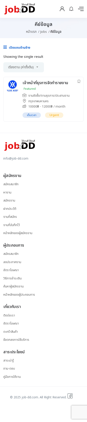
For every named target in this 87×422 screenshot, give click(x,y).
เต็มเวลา (31, 115)
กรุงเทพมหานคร (38, 101)
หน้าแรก (31, 31)
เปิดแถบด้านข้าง (19, 47)
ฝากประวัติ (9, 208)
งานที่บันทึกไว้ (11, 225)
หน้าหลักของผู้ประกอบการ (19, 294)
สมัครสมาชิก (11, 184)
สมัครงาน (9, 200)
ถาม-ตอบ (9, 368)
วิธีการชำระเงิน (12, 278)
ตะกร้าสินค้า (10, 331)
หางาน (7, 192)
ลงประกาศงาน (12, 262)
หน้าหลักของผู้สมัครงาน (17, 233)
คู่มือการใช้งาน (12, 376)
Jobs (43, 31)
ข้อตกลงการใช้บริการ (16, 339)
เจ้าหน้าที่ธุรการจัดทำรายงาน (45, 83)
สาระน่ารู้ (8, 360)
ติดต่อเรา (9, 315)
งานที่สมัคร (10, 216)
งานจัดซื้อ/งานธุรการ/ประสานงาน (49, 95)
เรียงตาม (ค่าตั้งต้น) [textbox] (21, 67)
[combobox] (23, 67)
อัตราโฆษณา (11, 270)
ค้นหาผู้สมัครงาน (13, 286)
